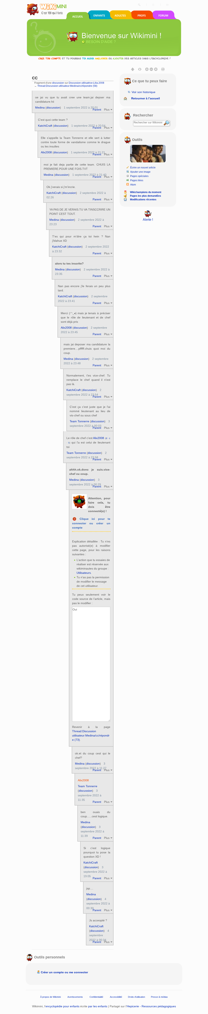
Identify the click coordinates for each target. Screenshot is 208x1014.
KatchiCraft (45, 125)
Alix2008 (46, 152)
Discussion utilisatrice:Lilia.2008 (86, 82)
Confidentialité (96, 997)
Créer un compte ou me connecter (64, 972)
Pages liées (136, 180)
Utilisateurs (84, 572)
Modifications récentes (143, 199)
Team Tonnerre (79, 421)
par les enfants (97, 1006)
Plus (106, 109)
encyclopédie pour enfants (62, 1006)
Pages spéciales (139, 176)
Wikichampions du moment (145, 192)
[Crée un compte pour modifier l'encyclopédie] (104, 58)
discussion (58, 82)
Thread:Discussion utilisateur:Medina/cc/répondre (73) (90, 735)
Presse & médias (159, 997)
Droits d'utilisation (136, 997)
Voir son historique (143, 92)
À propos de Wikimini (50, 997)
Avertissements (75, 997)
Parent (97, 109)
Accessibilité (116, 997)
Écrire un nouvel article (143, 167)
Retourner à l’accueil (145, 98)
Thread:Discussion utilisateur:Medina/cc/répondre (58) (67, 85)
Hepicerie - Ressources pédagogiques (151, 1006)
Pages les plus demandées (145, 195)
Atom (133, 184)
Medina (40, 107)
